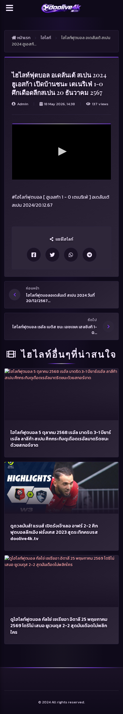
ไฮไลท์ (46, 38)
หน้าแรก (23, 38)
